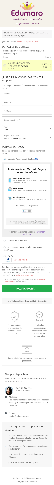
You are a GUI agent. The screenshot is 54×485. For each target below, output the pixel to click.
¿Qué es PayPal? (21, 260)
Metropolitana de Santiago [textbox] (15, 138)
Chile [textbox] (6, 129)
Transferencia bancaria (17, 240)
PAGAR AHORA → (27, 288)
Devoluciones (18, 478)
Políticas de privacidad (33, 478)
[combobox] (27, 128)
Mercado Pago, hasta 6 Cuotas (20, 159)
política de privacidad (24, 275)
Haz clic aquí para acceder (28, 41)
